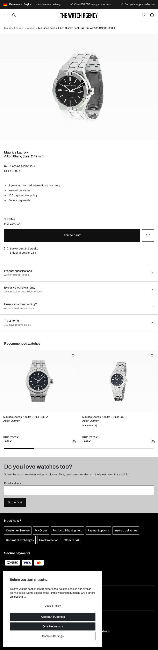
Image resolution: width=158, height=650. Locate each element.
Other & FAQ (72, 540)
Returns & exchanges (20, 540)
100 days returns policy (22, 195)
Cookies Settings (53, 636)
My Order (41, 530)
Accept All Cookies (53, 616)
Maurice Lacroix (13, 28)
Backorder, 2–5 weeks (24, 248)
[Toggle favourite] (148, 235)
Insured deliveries (19, 190)
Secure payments (19, 200)
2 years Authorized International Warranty (34, 185)
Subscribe (15, 502)
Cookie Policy (53, 605)
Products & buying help (67, 530)
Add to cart (72, 235)
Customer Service (18, 530)
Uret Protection (48, 540)
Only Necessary (53, 626)
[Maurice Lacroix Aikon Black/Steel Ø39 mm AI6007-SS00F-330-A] (39, 381)
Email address (12, 483)
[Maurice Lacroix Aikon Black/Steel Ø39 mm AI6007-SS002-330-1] (118, 381)
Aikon (30, 28)
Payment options (98, 530)
